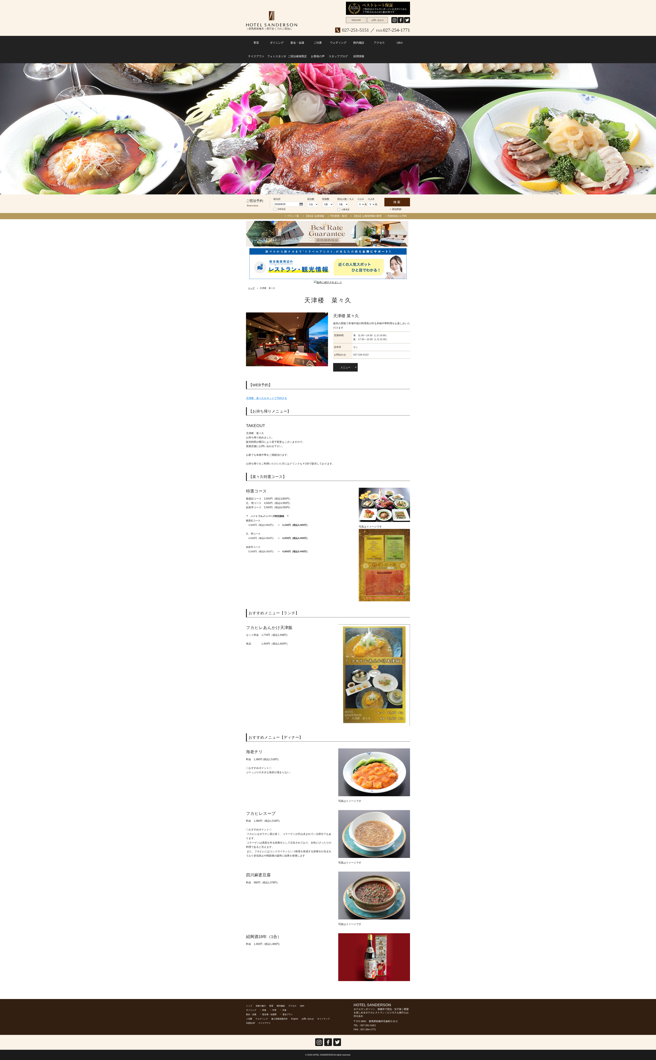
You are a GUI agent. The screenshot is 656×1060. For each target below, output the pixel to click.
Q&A (400, 42)
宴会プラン (288, 1014)
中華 (274, 1010)
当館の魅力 (261, 1006)
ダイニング (277, 42)
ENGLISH (356, 20)
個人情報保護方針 (279, 1019)
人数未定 (345, 209)
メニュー (345, 367)
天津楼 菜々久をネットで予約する (266, 398)
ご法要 (318, 42)
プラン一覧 (293, 216)
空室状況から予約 (397, 216)
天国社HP (250, 1023)
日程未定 (281, 209)
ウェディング (338, 42)
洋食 (284, 1010)
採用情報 (358, 56)
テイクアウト (256, 56)
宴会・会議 (297, 42)
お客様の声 (318, 56)
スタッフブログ (338, 56)
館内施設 (358, 42)
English (294, 1019)
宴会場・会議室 (269, 1014)
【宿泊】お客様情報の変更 (367, 216)
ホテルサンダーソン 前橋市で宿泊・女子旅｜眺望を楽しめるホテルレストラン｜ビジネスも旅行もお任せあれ (271, 18)
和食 (264, 1010)
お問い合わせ (377, 20)
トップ (251, 288)
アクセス (379, 42)
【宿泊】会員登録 (314, 216)
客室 (256, 42)
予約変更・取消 (338, 216)
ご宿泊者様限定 (297, 56)
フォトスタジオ (276, 56)
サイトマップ (323, 1019)
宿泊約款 (397, 209)
